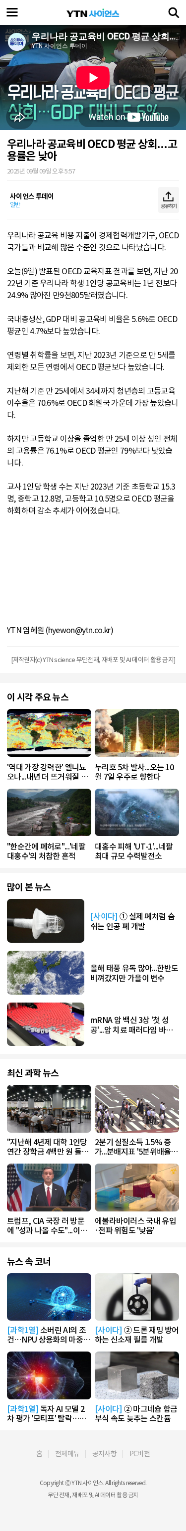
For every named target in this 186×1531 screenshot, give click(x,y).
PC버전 (139, 1453)
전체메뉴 (67, 1453)
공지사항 (104, 1453)
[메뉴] (12, 12)
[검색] (173, 12)
